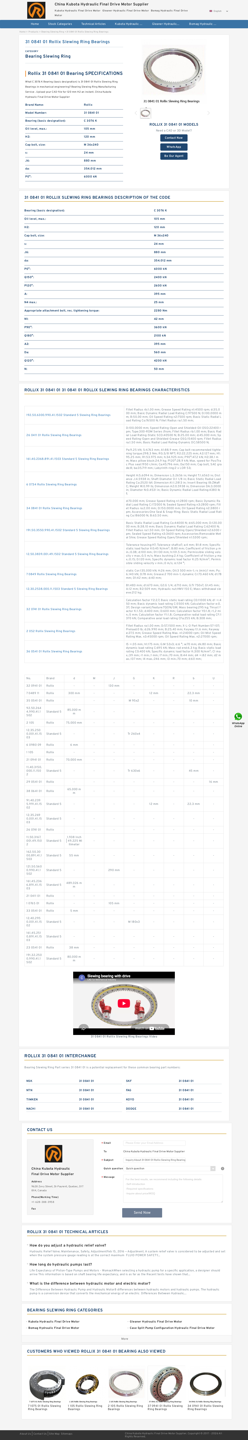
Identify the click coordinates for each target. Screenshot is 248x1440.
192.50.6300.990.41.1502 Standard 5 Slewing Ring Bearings (68, 415)
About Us (25, 1433)
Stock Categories (60, 24)
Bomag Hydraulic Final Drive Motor (205, 24)
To (105, 1151)
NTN (29, 1090)
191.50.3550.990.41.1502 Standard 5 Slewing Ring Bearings (68, 530)
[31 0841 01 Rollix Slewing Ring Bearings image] (174, 72)
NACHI (31, 1109)
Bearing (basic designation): (45, 121)
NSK (29, 1081)
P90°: (28, 327)
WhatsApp (174, 147)
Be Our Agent (173, 156)
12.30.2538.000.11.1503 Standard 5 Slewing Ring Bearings (67, 589)
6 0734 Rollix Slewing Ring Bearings (51, 484)
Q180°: (29, 336)
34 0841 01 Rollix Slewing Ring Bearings (54, 508)
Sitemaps (66, 1433)
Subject (107, 1160)
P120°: (29, 286)
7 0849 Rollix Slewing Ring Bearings (51, 574)
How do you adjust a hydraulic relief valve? (68, 1245)
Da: (26, 352)
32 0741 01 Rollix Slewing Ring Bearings (54, 609)
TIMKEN (32, 1099)
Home (35, 24)
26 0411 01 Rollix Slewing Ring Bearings (54, 435)
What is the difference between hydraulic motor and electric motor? (90, 1283)
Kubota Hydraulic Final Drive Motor (131, 24)
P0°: (28, 177)
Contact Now (174, 138)
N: (25, 369)
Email (106, 1143)
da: (27, 169)
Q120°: (29, 361)
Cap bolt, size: (35, 145)
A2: (26, 344)
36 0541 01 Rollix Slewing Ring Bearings (54, 651)
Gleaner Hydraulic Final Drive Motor (168, 24)
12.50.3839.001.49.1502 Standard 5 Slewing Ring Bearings (67, 554)
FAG (128, 1090)
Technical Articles (93, 24)
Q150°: (29, 277)
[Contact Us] (238, 720)
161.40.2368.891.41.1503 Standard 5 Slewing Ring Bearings (67, 459)
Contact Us (40, 1433)
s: (26, 153)
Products (33, 31)
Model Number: (36, 113)
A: (25, 294)
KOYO (130, 1099)
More (124, 1339)
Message (108, 1177)
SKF (129, 1081)
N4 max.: (30, 302)
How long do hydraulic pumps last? (61, 1264)
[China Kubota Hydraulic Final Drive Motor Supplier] (36, 9)
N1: (26, 319)
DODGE (131, 1109)
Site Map (54, 1433)
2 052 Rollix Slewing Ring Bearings (50, 631)
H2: (27, 137)
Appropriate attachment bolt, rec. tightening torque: (61, 311)
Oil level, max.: (36, 129)
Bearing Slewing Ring (52, 31)
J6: (27, 161)
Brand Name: (34, 105)
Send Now (142, 1212)
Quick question (113, 1168)
